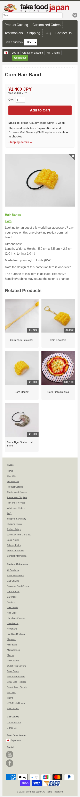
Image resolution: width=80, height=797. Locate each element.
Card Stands (13, 591)
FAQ (48, 33)
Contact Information (16, 556)
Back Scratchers (15, 575)
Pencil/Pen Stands (16, 676)
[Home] (40, 7)
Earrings (11, 602)
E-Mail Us (12, 728)
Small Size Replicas (16, 682)
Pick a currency (14, 42)
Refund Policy (14, 529)
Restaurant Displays (17, 497)
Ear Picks (12, 597)
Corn (8, 221)
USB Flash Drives (16, 703)
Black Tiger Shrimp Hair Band (20, 444)
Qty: (11, 99)
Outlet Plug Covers (16, 666)
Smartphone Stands (17, 687)
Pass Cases (13, 671)
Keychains (12, 628)
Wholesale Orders (16, 508)
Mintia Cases (13, 650)
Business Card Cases (18, 586)
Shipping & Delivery (16, 518)
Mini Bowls (12, 644)
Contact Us (63, 33)
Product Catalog (16, 25)
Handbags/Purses (16, 618)
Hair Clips (12, 613)
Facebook (9, 763)
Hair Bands (13, 214)
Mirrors (10, 655)
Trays (10, 698)
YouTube (9, 754)
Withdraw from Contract (19, 534)
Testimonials (14, 33)
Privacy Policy (14, 545)
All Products (13, 570)
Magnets (11, 639)
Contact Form (14, 722)
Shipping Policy (14, 524)
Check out (20, 57)
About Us (11, 476)
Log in (15, 52)
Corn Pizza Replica (58, 392)
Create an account (32, 52)
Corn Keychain (58, 340)
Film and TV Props (16, 502)
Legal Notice (13, 540)
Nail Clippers (13, 660)
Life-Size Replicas (16, 634)
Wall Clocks (13, 708)
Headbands (12, 623)
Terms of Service (15, 550)
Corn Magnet (22, 392)
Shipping (33, 33)
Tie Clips (11, 692)
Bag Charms (13, 581)
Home (10, 471)
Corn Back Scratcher (21, 340)
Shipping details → (20, 142)
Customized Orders (46, 25)
